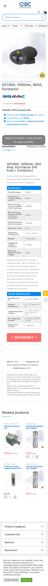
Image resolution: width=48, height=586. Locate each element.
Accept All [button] (26, 580)
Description (8, 146)
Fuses (15, 26)
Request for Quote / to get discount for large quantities (23, 140)
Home (4, 26)
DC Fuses (29, 26)
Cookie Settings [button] (11, 580)
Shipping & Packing (37, 146)
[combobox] (20, 17)
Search (42, 17)
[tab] (8, 147)
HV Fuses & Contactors (23, 82)
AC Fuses (7, 464)
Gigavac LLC (25, 368)
